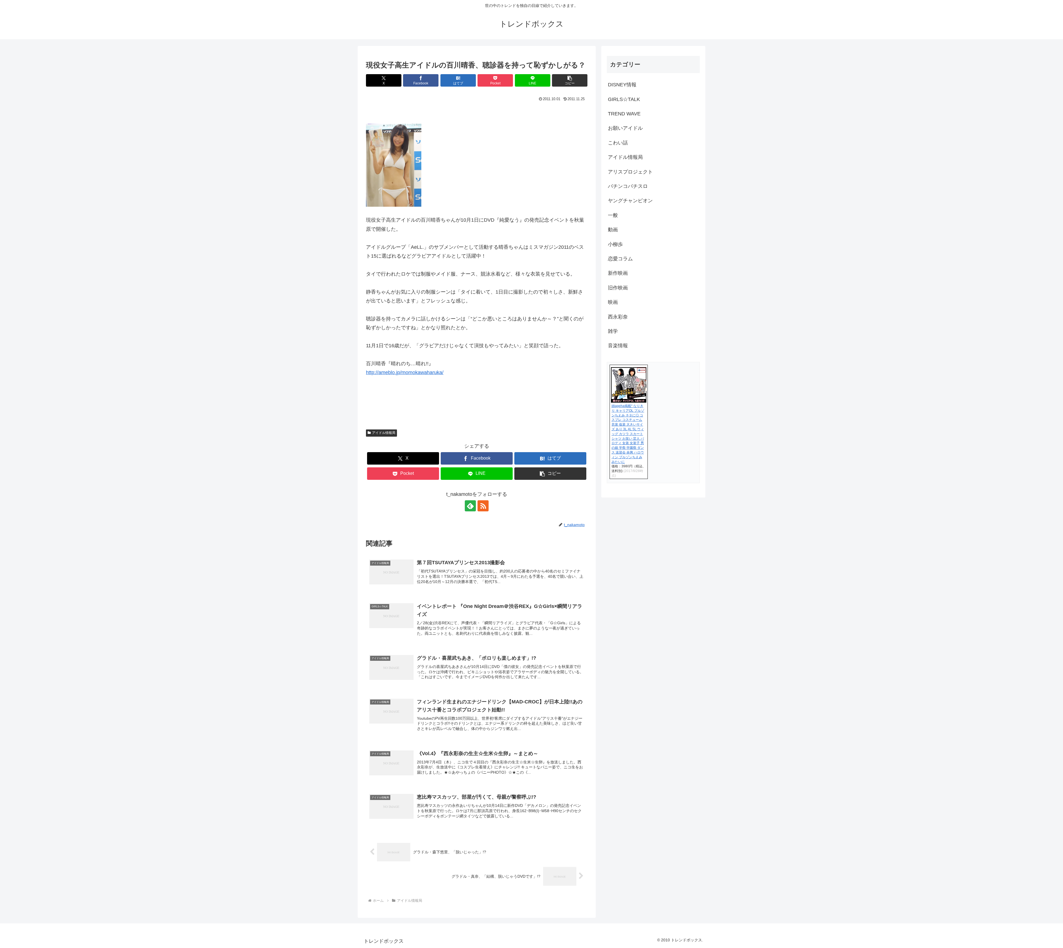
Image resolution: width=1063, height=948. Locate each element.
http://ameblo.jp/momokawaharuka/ (404, 372)
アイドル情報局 (383, 433)
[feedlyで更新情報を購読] (470, 505)
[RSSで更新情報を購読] (483, 505)
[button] (569, 80)
